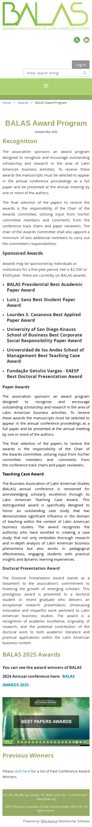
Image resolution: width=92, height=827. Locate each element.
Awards (23, 103)
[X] (77, 40)
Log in (81, 64)
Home (6, 103)
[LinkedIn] (86, 40)
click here (22, 771)
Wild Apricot (49, 821)
